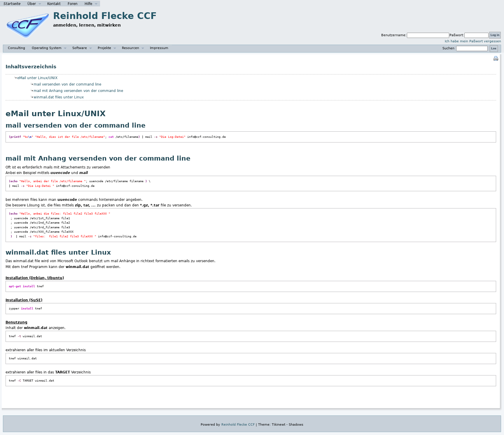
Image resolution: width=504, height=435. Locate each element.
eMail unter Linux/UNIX (37, 78)
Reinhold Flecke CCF (105, 16)
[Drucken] (496, 58)
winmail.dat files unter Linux (59, 97)
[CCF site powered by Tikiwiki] (27, 41)
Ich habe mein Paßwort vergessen (473, 41)
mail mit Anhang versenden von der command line (78, 91)
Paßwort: (456, 35)
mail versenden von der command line (67, 84)
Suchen (449, 48)
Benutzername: (394, 35)
